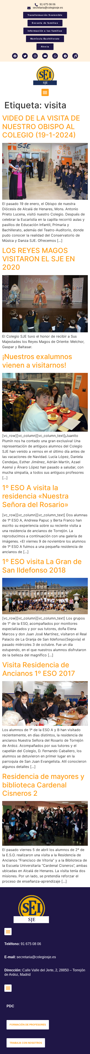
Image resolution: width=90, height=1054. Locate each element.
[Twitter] (25, 56)
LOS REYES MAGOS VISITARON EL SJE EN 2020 (38, 259)
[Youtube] (45, 56)
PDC (10, 1006)
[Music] (75, 56)
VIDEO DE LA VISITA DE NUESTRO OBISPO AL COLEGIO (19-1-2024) (41, 126)
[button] (45, 92)
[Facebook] (15, 56)
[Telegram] (65, 56)
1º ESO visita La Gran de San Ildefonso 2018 (42, 565)
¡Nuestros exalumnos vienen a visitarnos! (37, 360)
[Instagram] (35, 56)
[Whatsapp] (55, 56)
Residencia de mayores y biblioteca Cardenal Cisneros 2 (43, 785)
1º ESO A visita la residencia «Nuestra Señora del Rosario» (35, 496)
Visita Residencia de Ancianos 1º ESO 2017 (38, 669)
